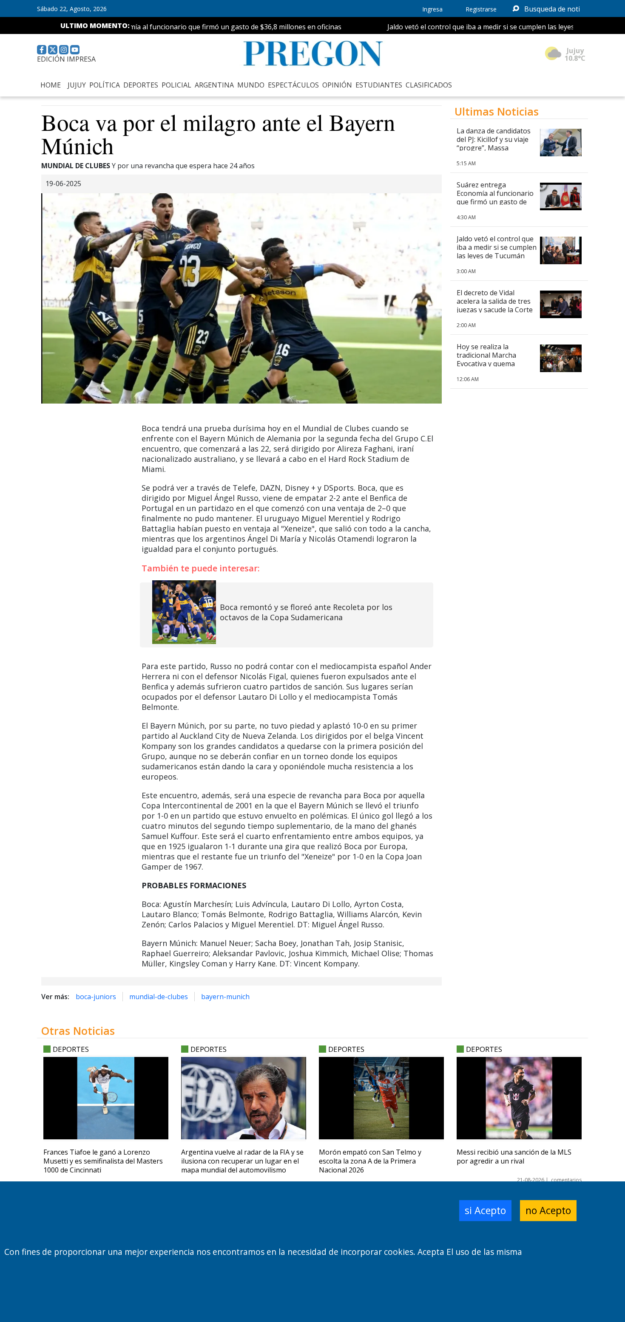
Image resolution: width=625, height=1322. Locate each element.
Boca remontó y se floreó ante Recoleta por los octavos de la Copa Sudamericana (306, 612)
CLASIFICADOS (429, 85)
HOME (50, 85)
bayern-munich (225, 996)
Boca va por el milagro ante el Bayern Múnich (218, 133)
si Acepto (485, 1210)
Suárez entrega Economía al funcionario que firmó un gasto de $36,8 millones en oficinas (184, 26)
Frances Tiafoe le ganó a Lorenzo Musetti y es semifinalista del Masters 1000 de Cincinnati (103, 1161)
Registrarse (481, 9)
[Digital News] (312, 53)
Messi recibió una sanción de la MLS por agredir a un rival (514, 1156)
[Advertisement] (519, 669)
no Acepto (548, 1210)
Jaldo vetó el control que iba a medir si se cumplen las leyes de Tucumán (485, 26)
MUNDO (250, 85)
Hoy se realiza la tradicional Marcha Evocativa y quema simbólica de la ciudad (491, 359)
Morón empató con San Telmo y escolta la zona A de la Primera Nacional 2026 (370, 1161)
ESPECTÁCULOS (293, 85)
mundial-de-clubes (158, 996)
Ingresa (432, 9)
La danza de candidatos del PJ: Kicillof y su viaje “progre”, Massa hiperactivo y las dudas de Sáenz (494, 147)
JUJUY (77, 85)
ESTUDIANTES (378, 85)
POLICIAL (176, 85)
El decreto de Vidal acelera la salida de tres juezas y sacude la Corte (495, 301)
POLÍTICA (104, 85)
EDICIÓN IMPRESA (66, 59)
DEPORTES (140, 85)
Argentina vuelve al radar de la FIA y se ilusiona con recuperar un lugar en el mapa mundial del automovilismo (242, 1161)
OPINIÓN (337, 85)
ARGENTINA (214, 85)
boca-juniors (96, 996)
